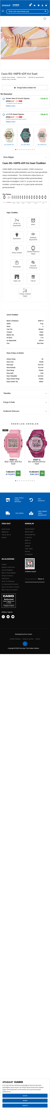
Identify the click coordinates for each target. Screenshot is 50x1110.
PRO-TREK (29, 548)
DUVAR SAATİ (30, 529)
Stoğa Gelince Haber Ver (26, 88)
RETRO (27, 551)
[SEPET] (46, 5)
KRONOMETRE (30, 534)
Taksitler (7, 393)
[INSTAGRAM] (3, 616)
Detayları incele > (11, 106)
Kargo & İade (9, 402)
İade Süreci (5, 578)
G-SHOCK (28, 537)
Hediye (4, 564)
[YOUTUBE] (12, 616)
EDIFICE (28, 543)
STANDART (29, 554)
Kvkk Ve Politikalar (8, 581)
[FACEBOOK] (8, 616)
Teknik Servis (6, 534)
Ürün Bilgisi (8, 157)
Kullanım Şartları (28, 639)
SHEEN (27, 546)
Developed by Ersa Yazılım (23, 634)
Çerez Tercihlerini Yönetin (10, 587)
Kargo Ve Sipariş (7, 575)
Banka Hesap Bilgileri (9, 573)
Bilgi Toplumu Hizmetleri (10, 589)
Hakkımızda (6, 529)
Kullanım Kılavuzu (11, 411)
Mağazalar (5, 532)
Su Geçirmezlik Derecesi (10, 584)
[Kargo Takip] (34, 5)
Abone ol (41, 579)
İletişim (4, 537)
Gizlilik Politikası (15, 639)
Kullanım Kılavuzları (8, 567)
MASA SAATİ (29, 532)
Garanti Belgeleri (7, 570)
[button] (15, 149)
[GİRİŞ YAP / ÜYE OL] (42, 5)
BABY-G (27, 540)
